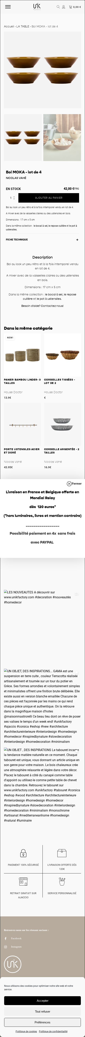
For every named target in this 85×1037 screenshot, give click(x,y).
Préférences (42, 1022)
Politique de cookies (26, 1031)
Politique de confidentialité (53, 1031)
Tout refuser (42, 1011)
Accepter (42, 1000)
